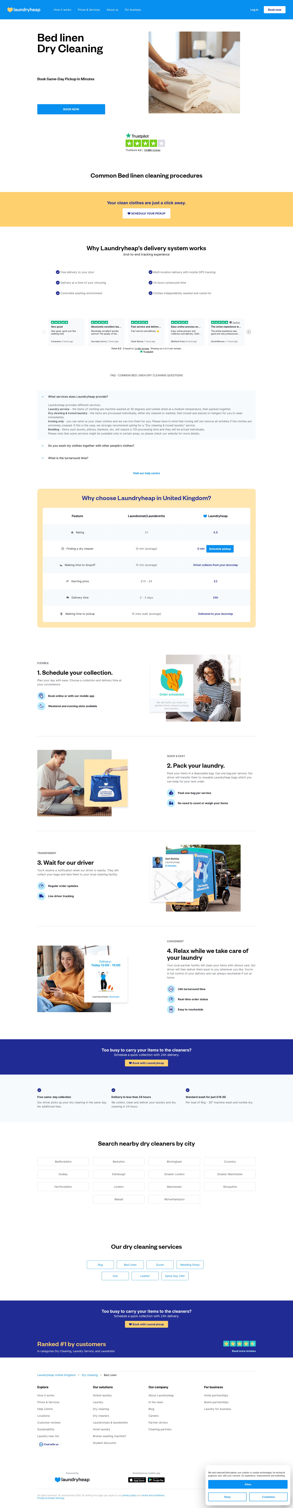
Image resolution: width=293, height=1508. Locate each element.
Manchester (174, 1186)
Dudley (63, 1174)
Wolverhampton (174, 1199)
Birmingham (174, 1161)
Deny (227, 1496)
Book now (274, 9)
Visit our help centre (146, 473)
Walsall (118, 1199)
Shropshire (230, 1186)
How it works (62, 9)
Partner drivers (158, 1422)
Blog (151, 1409)
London (119, 1186)
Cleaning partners (160, 1429)
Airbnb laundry (102, 1395)
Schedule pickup (220, 549)
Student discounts (104, 1443)
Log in (254, 9)
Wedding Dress (190, 1264)
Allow (248, 1484)
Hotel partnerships (216, 1395)
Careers (154, 1415)
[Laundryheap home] (23, 9)
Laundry (98, 1402)
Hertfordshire (63, 1186)
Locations (43, 1415)
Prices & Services (89, 9)
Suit (115, 1276)
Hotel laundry (101, 1429)
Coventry (230, 1161)
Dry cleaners (101, 1415)
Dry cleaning (90, 1375)
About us (112, 9)
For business (133, 9)
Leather (145, 1276)
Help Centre (45, 1409)
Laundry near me (48, 1436)
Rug (100, 1264)
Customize (268, 1496)
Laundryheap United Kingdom (56, 1375)
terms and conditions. (153, 1495)
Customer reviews (49, 1422)
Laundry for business (217, 1409)
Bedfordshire (63, 1161)
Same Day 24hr (175, 1276)
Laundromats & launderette (110, 1422)
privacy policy (129, 1495)
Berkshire (119, 1161)
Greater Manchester (230, 1174)
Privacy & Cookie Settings (50, 1498)
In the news (156, 1402)
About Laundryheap (161, 1395)
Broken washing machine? (109, 1436)
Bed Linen (130, 1264)
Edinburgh (118, 1174)
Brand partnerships (216, 1402)
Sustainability (45, 1429)
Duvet (160, 1264)
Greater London (174, 1174)
